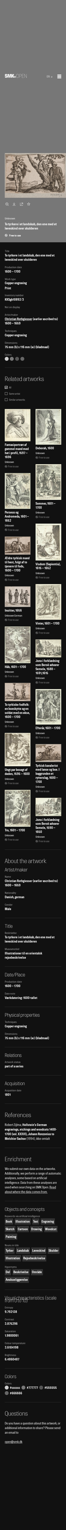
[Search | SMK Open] (16, 77)
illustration (22, 1221)
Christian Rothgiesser (18, 319)
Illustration (13, 1258)
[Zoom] (7, 204)
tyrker (10, 1250)
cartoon (23, 1229)
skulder (53, 1250)
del (8, 1272)
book (9, 1221)
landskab (23, 1250)
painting (11, 1237)
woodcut (50, 1229)
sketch (10, 1229)
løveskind (38, 1250)
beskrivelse (21, 1272)
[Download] (15, 204)
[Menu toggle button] (59, 76)
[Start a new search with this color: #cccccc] (7, 359)
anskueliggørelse (17, 1280)
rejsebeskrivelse (34, 1258)
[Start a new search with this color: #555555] (17, 359)
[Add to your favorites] (29, 204)
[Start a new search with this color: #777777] (12, 359)
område (37, 1272)
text (35, 1221)
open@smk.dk (13, 1442)
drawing (36, 1229)
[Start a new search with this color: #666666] (22, 359)
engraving (48, 1221)
